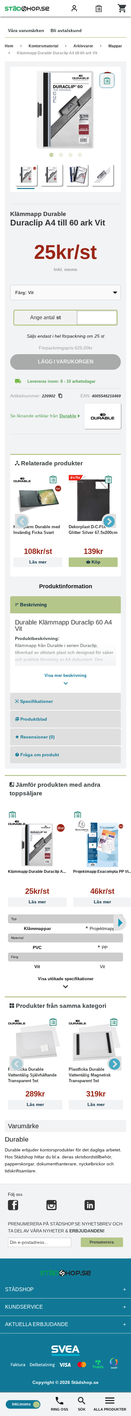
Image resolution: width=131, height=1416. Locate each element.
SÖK (82, 1409)
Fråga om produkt (39, 754)
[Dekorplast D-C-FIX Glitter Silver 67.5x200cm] (93, 500)
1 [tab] (51, 155)
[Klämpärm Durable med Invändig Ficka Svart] (37, 500)
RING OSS (59, 1409)
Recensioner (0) (37, 736)
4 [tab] (80, 155)
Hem (9, 46)
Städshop (65, 1289)
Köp (95, 562)
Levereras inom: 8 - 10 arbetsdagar (61, 381)
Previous (22, 521)
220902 (48, 396)
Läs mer (37, 562)
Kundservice (65, 1307)
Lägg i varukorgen (65, 361)
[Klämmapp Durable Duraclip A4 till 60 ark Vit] (65, 109)
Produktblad (33, 719)
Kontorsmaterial (43, 46)
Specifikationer (36, 701)
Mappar (115, 46)
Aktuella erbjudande (65, 1324)
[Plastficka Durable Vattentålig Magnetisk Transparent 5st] (96, 1043)
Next (109, 521)
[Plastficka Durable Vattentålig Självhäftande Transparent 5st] (35, 1043)
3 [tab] (70, 155)
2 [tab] (61, 155)
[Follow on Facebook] (13, 1207)
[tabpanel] (65, 109)
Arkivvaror (83, 46)
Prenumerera (102, 1242)
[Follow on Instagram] (51, 1207)
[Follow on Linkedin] (90, 1207)
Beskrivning (33, 604)
